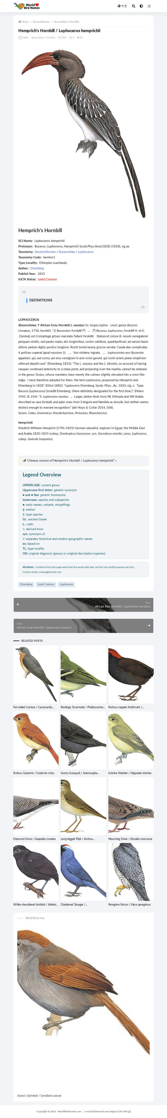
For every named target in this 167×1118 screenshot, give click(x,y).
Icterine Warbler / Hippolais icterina (130, 773)
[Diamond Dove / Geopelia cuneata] (36, 806)
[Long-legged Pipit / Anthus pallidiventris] (83, 806)
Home (25, 22)
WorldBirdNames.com (69, 1111)
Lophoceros (86, 251)
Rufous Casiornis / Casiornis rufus (33, 773)
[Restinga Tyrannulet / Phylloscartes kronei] (83, 674)
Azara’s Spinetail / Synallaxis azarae (39, 1095)
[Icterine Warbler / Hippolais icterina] (131, 740)
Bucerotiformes (41, 22)
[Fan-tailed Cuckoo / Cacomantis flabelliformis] (36, 674)
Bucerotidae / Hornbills (66, 22)
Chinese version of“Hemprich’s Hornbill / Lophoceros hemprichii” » (71, 460)
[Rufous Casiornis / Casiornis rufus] (36, 740)
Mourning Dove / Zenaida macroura (130, 839)
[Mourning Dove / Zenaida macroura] (131, 806)
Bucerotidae (67, 251)
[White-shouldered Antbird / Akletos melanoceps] (36, 872)
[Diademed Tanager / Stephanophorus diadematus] (83, 872)
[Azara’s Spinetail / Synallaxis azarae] (83, 1008)
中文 (124, 6)
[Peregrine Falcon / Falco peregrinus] (131, 872)
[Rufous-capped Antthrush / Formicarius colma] (131, 674)
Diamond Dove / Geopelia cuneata (34, 839)
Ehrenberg (37, 268)
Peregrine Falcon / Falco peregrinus (129, 904)
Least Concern (46, 584)
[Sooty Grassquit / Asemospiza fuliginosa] (83, 740)
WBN (26, 38)
